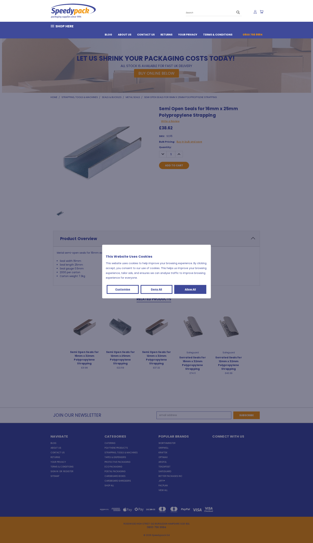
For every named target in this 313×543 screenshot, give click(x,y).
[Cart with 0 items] (261, 12)
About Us (124, 34)
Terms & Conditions (217, 34)
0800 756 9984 (252, 34)
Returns (166, 34)
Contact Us (146, 34)
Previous (303, 531)
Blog (108, 34)
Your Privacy (187, 34)
